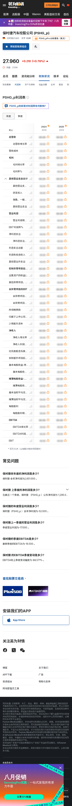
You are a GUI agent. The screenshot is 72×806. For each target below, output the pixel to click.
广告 (41, 674)
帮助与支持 (44, 681)
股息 (61, 84)
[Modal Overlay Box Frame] (32, 785)
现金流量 (43, 84)
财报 (69, 84)
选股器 (16, 14)
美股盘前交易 (52, 14)
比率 (53, 84)
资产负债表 (30, 84)
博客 (5, 667)
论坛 (65, 76)
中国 (26, 14)
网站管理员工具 (11, 688)
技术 (56, 76)
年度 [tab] (8, 116)
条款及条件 (8, 762)
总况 (5, 76)
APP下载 (7, 674)
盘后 (66, 14)
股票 (6, 14)
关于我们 (43, 667)
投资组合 (7, 681)
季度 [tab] (20, 116)
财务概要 (7, 84)
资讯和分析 (28, 76)
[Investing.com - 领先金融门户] (16, 5)
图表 (14, 76)
